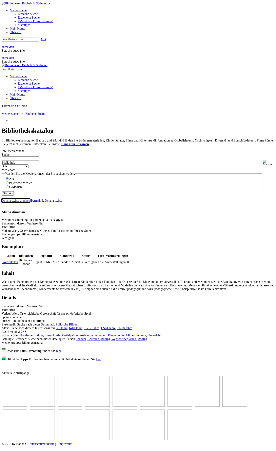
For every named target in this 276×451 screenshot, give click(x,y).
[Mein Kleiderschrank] (179, 439)
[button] (268, 163)
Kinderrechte (116, 335)
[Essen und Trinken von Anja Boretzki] (97, 439)
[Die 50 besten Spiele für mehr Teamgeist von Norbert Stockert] (15, 439)
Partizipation (70, 335)
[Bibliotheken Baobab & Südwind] (24, 3)
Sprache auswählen (14, 50)
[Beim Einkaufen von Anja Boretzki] (152, 439)
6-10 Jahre (75, 328)
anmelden (8, 47)
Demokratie (52, 335)
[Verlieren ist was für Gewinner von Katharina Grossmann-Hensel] (152, 405)
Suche (5, 154)
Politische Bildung (67, 324)
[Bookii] (179, 405)
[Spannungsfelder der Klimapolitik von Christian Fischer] (42, 405)
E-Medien (15, 187)
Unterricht (154, 335)
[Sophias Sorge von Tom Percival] (125, 405)
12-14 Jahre (108, 328)
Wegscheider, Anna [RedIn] (129, 339)
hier (58, 351)
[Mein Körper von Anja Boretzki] (125, 439)
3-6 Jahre (61, 328)
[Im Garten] (234, 405)
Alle (12, 179)
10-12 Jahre (91, 328)
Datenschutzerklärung (42, 444)
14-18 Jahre (124, 328)
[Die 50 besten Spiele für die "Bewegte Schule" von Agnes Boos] (70, 439)
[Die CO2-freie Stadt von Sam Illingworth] (70, 405)
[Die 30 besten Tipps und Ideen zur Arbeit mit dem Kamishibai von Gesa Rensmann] (15, 405)
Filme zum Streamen (75, 144)
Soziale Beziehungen (92, 335)
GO (43, 39)
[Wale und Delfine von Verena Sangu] (97, 405)
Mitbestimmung (136, 335)
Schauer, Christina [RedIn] (93, 339)
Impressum (65, 444)
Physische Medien (20, 183)
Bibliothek (8, 162)
